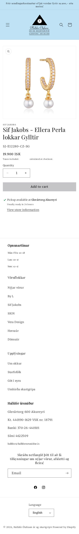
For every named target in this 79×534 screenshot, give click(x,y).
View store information (23, 210)
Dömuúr (13, 339)
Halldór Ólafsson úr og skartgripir (33, 527)
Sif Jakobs (14, 305)
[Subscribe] (67, 473)
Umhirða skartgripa (21, 389)
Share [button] (11, 220)
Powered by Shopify (64, 527)
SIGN (11, 313)
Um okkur (15, 363)
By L (11, 296)
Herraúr (13, 331)
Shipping (24, 159)
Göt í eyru (14, 380)
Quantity (8, 165)
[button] (7, 25)
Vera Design (16, 322)
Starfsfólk (14, 372)
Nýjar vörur (16, 287)
